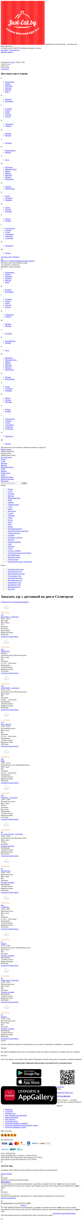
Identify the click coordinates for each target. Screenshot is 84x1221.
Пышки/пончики (14, 542)
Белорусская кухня (15, 571)
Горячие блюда (13, 505)
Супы (10, 507)
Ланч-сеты (12, 511)
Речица (8, 219)
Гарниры (11, 535)
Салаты (10, 513)
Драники (11, 515)
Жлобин (8, 133)
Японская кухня (14, 587)
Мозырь (8, 177)
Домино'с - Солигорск (9, 797)
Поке (10, 524)
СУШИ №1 (5, 907)
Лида (7, 160)
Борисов (8, 88)
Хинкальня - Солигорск (10, 980)
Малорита (9, 167)
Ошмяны (8, 200)
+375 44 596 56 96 (63, 1096)
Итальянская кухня (15, 580)
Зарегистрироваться (16, 261)
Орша (7, 196)
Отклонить (63, 1213)
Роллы (10, 520)
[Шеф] (42, 751)
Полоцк (8, 209)
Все (10, 602)
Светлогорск (10, 228)
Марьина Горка (11, 169)
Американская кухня (16, 569)
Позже (3, 1174)
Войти (3, 261)
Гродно (8, 117)
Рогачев (8, 221)
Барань (7, 84)
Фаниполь (9, 246)
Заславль (8, 143)
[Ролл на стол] (42, 861)
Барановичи (9, 82)
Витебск (8, 99)
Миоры (8, 173)
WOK (10, 500)
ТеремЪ (4, 944)
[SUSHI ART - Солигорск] (42, 678)
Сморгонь (9, 236)
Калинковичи (10, 150)
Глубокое (8, 109)
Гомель (7, 111)
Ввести (23, 1205)
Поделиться (5, 1182)
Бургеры (11, 494)
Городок (8, 115)
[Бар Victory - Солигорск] (42, 607)
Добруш (8, 126)
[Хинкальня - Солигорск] (42, 970)
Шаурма (11, 496)
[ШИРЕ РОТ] (42, 642)
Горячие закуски (14, 533)
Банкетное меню (14, 557)
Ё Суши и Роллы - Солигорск (12, 834)
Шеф (2, 761)
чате (12, 62)
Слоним (8, 230)
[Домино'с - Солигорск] (42, 788)
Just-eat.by (60, 1087)
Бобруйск (8, 86)
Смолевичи (9, 234)
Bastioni (4, 1017)
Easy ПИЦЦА (6, 724)
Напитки (11, 546)
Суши (10, 491)
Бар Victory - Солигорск (10, 617)
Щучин (8, 253)
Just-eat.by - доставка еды (10, 50)
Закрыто (16, 257)
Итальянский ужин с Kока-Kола (20, 562)
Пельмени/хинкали (15, 529)
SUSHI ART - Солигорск (10, 688)
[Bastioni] (42, 1007)
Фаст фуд (11, 589)
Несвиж (8, 187)
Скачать (9, 1174)
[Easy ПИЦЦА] (42, 715)
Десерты (11, 540)
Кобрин (8, 152)
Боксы (10, 509)
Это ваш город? (7, 257)
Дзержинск (9, 124)
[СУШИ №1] (42, 897)
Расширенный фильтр (20, 602)
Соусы (10, 548)
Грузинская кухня (14, 576)
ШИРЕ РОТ (5, 651)
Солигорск (9, 238)
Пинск (7, 207)
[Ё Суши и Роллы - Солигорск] (42, 824)
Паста (10, 522)
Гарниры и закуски (15, 537)
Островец (8, 198)
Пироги (11, 502)
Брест (7, 92)
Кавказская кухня (14, 582)
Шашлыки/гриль (14, 498)
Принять (56, 1213)
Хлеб (10, 544)
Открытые (5, 602)
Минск (7, 171)
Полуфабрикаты (14, 555)
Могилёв (8, 175)
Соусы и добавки (14, 551)
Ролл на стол (5, 871)
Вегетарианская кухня (16, 574)
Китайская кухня (14, 585)
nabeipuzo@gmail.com (65, 1092)
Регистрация (29, 261)
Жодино (8, 135)
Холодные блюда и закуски (18, 531)
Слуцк (7, 232)
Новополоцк (10, 189)
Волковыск (9, 101)
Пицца (10, 489)
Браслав (8, 90)
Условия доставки (7, 846)
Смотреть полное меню (9, 636)
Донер (10, 518)
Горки (7, 113)
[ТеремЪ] (42, 934)
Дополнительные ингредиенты (19, 553)
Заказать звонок (7, 52)
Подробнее (71, 1213)
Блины (10, 526)
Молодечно (9, 179)
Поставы (8, 211)
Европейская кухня (15, 578)
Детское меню (13, 559)
